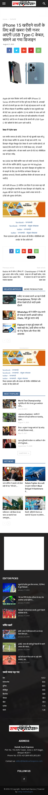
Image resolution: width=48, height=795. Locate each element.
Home (5, 19)
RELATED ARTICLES (12, 289)
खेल (4, 702)
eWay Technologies (25, 792)
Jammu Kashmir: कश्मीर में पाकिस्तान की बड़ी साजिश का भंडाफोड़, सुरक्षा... (30, 417)
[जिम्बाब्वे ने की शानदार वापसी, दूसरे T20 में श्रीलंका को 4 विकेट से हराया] (9, 613)
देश (26, 480)
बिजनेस (5, 694)
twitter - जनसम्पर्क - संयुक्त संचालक (24, 233)
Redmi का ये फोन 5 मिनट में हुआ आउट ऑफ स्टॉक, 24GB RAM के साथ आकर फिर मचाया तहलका (13, 275)
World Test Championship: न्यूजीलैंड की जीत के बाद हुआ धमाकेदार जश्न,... (30, 403)
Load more (23, 453)
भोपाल (5, 698)
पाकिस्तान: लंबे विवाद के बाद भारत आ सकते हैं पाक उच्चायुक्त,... (12, 515)
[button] (44, 3)
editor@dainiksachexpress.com (29, 761)
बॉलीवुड (5, 690)
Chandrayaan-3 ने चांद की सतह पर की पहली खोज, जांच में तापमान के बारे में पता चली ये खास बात (34, 275)
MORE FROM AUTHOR (33, 289)
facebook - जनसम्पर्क (24, 222)
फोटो (4, 710)
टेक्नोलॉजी (13, 19)
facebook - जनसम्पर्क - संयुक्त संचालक (24, 226)
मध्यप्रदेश (6, 682)
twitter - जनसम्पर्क (24, 229)
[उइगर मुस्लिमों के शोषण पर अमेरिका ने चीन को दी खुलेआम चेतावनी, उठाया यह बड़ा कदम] (9, 443)
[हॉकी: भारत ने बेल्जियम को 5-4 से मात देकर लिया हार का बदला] (9, 634)
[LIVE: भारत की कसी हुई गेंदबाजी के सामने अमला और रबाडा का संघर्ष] (9, 647)
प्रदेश (5, 706)
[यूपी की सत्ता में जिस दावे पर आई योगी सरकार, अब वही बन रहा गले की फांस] (9, 660)
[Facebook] (24, 779)
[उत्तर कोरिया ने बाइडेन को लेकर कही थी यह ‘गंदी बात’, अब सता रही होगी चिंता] (13, 474)
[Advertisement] (24, 12)
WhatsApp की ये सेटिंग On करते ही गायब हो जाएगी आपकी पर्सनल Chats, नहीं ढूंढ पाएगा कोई (31, 315)
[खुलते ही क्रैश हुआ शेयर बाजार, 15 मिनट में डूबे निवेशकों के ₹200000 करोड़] (9, 587)
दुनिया (4, 480)
